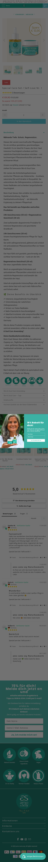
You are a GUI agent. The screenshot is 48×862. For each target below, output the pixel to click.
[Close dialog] (47, 415)
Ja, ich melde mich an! (36, 440)
